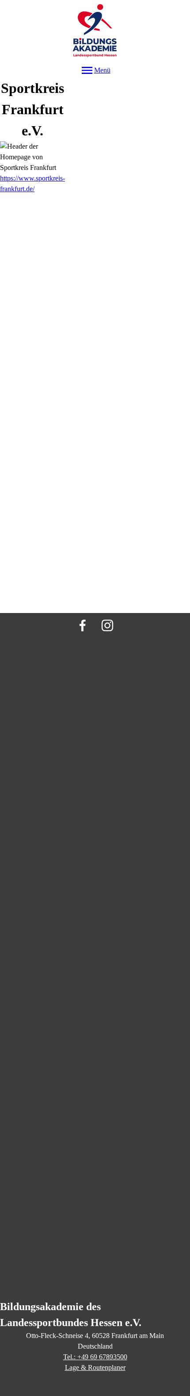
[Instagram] (107, 625)
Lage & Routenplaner (95, 1367)
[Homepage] (95, 31)
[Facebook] (82, 625)
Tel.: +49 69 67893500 (95, 1357)
